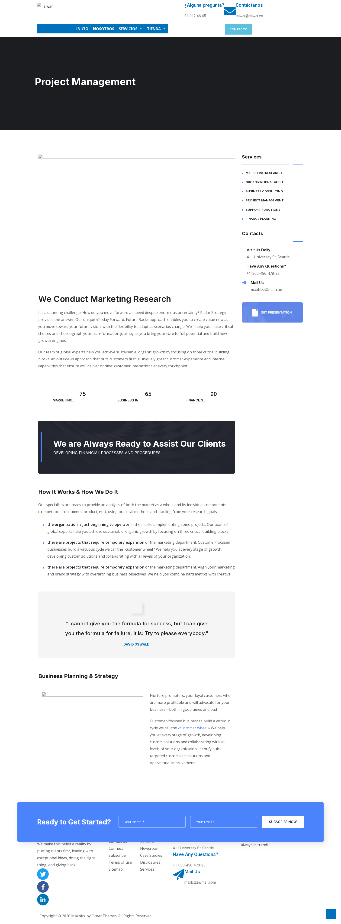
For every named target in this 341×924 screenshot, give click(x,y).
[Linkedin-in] (43, 899)
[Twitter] (43, 874)
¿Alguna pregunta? (204, 5)
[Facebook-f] (43, 887)
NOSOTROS (103, 28)
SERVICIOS (128, 28)
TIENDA (154, 28)
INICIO (82, 28)
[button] (238, 29)
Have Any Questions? (266, 266)
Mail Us (257, 282)
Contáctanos (249, 5)
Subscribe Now (283, 822)
